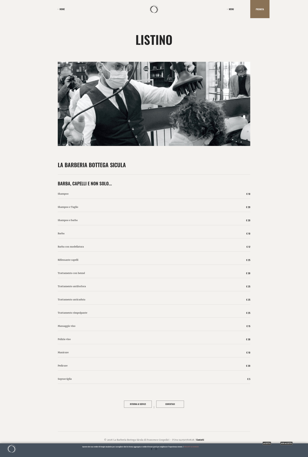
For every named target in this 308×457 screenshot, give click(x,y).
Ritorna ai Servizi (138, 404)
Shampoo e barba (68, 220)
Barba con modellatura (71, 246)
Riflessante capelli (68, 259)
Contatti (200, 439)
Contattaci (170, 404)
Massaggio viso (66, 326)
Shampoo (63, 193)
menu (231, 9)
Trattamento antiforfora (72, 286)
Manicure (63, 352)
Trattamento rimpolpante (72, 312)
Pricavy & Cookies (191, 447)
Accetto (266, 443)
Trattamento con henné (71, 273)
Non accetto (286, 443)
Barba (61, 233)
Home (62, 9)
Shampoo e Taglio (68, 207)
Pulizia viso (64, 339)
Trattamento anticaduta (71, 299)
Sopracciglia (65, 378)
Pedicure (62, 365)
